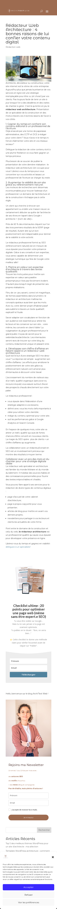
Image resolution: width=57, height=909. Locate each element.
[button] (52, 857)
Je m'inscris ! (28, 817)
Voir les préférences (28, 902)
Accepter (28, 887)
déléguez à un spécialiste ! (18, 547)
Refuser (28, 895)
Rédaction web (13, 47)
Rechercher (44, 830)
